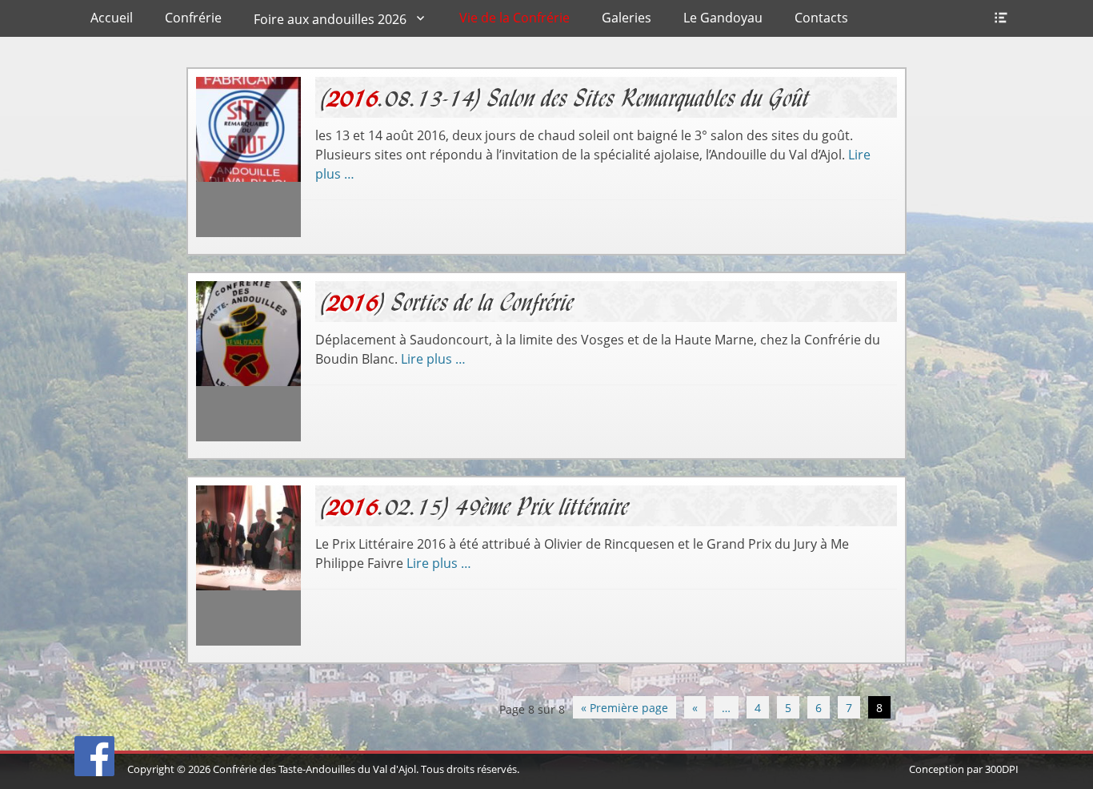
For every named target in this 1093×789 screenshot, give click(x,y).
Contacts (821, 17)
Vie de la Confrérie (514, 17)
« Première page (624, 707)
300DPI (1002, 769)
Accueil (111, 17)
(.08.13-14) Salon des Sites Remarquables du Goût (566, 97)
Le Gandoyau (723, 17)
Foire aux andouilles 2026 (330, 19)
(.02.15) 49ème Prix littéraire (476, 506)
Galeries (626, 17)
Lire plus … (433, 359)
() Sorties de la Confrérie (448, 301)
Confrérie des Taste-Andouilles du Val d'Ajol (314, 769)
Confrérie (193, 17)
